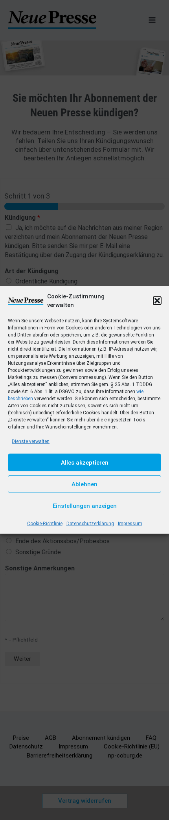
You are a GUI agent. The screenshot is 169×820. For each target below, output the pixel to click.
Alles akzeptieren (84, 462)
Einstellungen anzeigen (85, 505)
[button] (157, 301)
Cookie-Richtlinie (44, 523)
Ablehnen (84, 484)
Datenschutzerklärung (90, 523)
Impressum (130, 523)
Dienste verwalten (31, 441)
